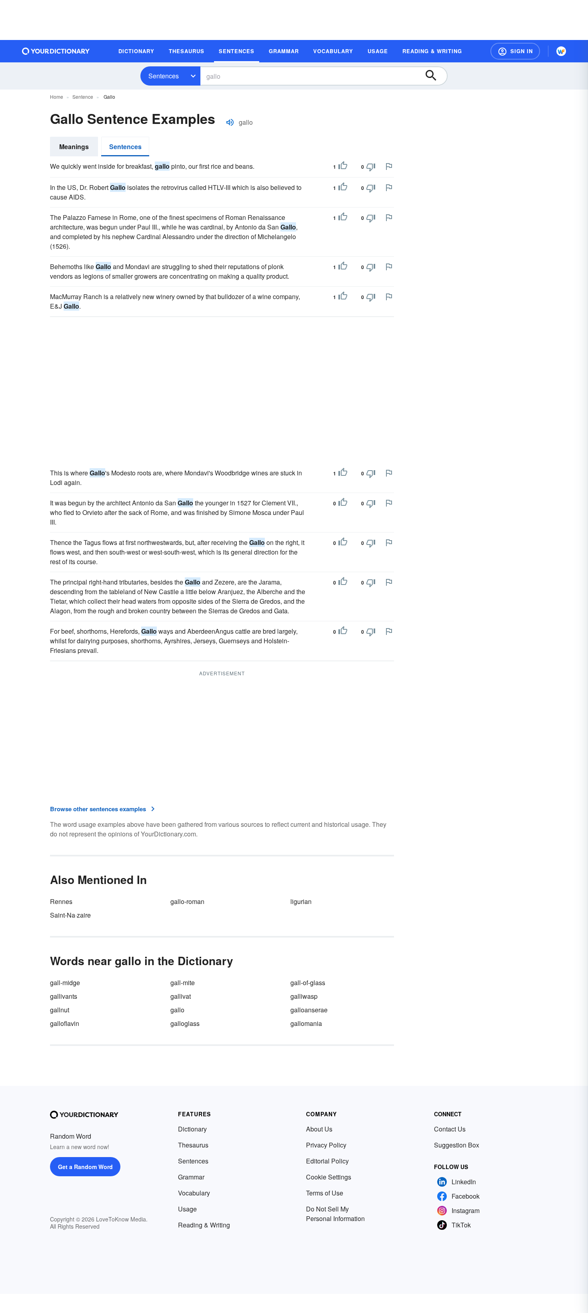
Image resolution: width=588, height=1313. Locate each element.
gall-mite (182, 982)
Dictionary (192, 1128)
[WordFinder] (561, 51)
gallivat (180, 996)
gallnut (59, 1009)
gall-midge (65, 982)
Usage (187, 1208)
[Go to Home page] (56, 51)
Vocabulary (194, 1192)
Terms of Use (324, 1192)
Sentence (82, 96)
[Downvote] (371, 167)
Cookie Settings (328, 1176)
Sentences (163, 75)
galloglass (185, 1023)
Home (56, 96)
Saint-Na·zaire (70, 915)
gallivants (63, 996)
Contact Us (450, 1128)
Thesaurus (193, 1144)
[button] (515, 51)
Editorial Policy (327, 1160)
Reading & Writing (204, 1224)
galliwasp (304, 996)
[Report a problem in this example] (389, 166)
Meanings (74, 146)
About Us (319, 1128)
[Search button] (435, 76)
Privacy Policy (326, 1144)
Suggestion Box (456, 1144)
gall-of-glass (307, 982)
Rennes (61, 901)
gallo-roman (187, 901)
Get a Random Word (85, 1167)
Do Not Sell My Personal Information (335, 1213)
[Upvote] (343, 167)
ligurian (301, 901)
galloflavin (64, 1023)
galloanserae (309, 1009)
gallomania (306, 1023)
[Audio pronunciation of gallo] (230, 122)
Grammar (191, 1176)
